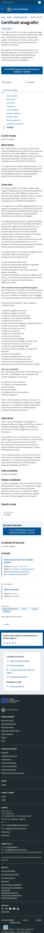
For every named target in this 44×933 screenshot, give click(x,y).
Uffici (3, 741)
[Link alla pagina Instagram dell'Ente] (6, 908)
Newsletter (5, 911)
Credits (38, 920)
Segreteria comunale (11, 589)
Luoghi (3, 796)
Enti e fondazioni (7, 734)
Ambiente (4, 752)
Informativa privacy (8, 878)
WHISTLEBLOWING (8, 871)
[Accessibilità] (5, 927)
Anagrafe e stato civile (20, 17)
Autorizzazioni (6, 759)
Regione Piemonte (8, 2)
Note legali (5, 881)
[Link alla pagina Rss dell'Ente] (18, 908)
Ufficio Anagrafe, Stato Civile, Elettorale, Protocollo (18, 560)
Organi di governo (7, 727)
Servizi (9, 17)
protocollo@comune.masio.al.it (19, 571)
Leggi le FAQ (5, 890)
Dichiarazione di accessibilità (11, 884)
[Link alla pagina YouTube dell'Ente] (14, 908)
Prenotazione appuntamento (11, 895)
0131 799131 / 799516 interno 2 (22, 569)
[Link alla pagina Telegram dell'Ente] (10, 908)
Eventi (3, 799)
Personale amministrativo (10, 730)
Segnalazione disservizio (9, 892)
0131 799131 (15, 596)
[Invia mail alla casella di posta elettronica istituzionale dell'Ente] (18, 825)
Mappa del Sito (15, 922)
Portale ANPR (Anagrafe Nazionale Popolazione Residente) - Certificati (22, 70)
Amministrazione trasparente (11, 887)
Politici (3, 737)
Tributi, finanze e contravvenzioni (12, 773)
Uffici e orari (5, 831)
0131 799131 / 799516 (16, 819)
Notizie (3, 784)
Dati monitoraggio (7, 920)
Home (3, 17)
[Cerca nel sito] (37, 9)
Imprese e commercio (8, 769)
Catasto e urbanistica (8, 762)
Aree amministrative (8, 724)
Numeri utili (5, 835)
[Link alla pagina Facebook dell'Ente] (2, 908)
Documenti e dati (7, 720)
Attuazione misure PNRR (10, 874)
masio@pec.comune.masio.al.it (18, 574)
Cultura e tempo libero (9, 766)
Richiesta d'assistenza (9, 898)
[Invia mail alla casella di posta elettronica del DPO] (12, 847)
